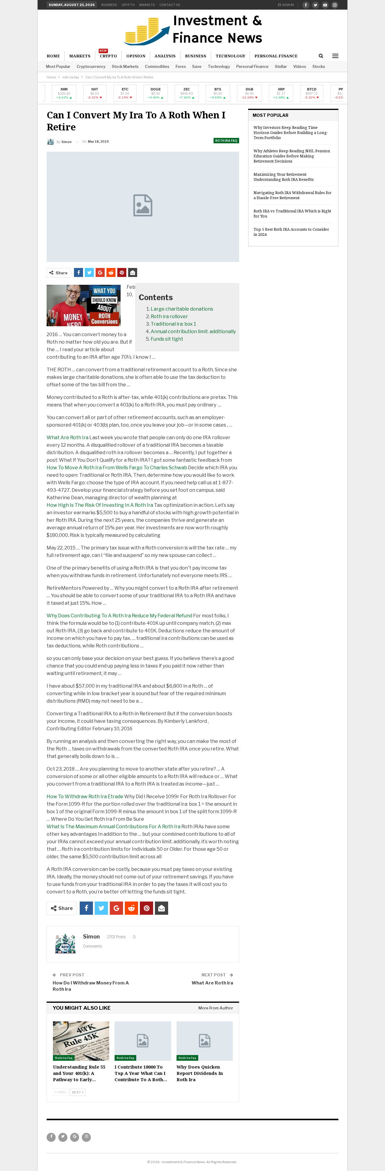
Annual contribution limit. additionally (193, 331)
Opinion (135, 56)
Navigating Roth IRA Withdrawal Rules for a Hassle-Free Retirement (292, 195)
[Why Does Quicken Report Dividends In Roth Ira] (205, 1041)
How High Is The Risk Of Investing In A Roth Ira (100, 505)
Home (53, 56)
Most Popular (58, 66)
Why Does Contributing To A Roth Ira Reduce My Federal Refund (119, 616)
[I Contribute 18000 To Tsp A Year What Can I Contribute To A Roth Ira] (143, 1041)
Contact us (169, 5)
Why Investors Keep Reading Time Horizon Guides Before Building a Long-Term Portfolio (291, 132)
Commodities (157, 66)
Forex (181, 66)
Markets (147, 5)
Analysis (165, 56)
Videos (299, 66)
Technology (219, 66)
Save (197, 66)
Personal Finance (252, 66)
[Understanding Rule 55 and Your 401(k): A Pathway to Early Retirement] (81, 1041)
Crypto (128, 5)
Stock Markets (125, 66)
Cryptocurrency (91, 66)
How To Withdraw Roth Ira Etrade (85, 796)
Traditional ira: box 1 (173, 324)
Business (109, 5)
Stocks (319, 66)
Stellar (281, 66)
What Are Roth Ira (67, 437)
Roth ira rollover (169, 316)
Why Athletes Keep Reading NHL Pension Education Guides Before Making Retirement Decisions (292, 156)
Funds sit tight (167, 339)
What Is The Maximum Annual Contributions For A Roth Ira (113, 826)
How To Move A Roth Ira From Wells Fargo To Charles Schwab (117, 467)
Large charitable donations (182, 309)
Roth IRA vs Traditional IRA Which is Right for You (292, 213)
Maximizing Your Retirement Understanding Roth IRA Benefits (284, 177)
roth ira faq (226, 140)
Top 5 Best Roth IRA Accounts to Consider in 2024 (291, 232)
